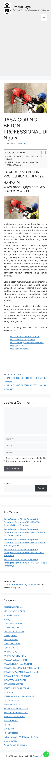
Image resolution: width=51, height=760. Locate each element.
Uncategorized (11, 741)
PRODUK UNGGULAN (14, 716)
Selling (7, 725)
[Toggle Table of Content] (42, 153)
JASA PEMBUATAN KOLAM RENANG (21, 668)
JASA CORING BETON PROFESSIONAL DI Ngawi (24, 157)
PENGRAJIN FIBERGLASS (16, 708)
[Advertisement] (25, 50)
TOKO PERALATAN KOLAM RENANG (21, 737)
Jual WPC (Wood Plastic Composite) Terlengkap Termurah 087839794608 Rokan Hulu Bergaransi (25, 542)
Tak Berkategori (11, 733)
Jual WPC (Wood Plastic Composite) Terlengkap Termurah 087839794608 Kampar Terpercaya (25, 562)
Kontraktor (8, 692)
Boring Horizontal (12, 615)
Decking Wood (10, 635)
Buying (7, 619)
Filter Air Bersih (11, 639)
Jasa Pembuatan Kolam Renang (25, 336)
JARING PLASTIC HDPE (15, 656)
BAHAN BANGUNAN (13, 607)
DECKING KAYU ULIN (14, 631)
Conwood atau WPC (13, 623)
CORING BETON (11, 627)
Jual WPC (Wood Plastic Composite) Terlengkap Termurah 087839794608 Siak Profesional (24, 552)
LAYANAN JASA (14, 374)
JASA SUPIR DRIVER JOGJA (17, 676)
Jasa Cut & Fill (16, 346)
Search (7, 483)
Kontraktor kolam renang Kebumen (20, 584)
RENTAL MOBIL (11, 720)
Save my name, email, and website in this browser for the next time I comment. (26, 459)
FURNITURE (9, 648)
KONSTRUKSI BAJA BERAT (16, 688)
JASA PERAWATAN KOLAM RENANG (21, 672)
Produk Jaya (22, 7)
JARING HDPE (10, 652)
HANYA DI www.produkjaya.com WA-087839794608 (23, 163)
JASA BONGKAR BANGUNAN (18, 664)
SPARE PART (10, 729)
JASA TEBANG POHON (15, 680)
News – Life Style (12, 704)
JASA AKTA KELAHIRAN (15, 660)
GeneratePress (39, 756)
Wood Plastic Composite (15, 745)
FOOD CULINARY (12, 643)
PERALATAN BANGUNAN (16, 712)
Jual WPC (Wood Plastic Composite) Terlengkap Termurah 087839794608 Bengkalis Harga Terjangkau (21, 522)
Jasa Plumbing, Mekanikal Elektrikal (27, 342)
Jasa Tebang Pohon (19, 349)
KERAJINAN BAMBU (13, 684)
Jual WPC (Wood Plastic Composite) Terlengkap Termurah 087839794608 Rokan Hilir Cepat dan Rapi (25, 532)
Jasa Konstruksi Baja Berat (22, 339)
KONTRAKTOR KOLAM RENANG (19, 696)
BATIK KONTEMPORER (14, 611)
